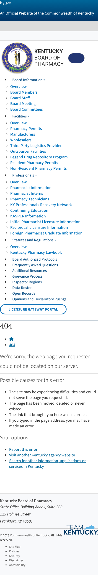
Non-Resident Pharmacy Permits (38, 168)
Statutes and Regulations (33, 240)
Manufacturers (22, 134)
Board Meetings (23, 104)
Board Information (27, 80)
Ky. (5, 3)
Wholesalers (20, 140)
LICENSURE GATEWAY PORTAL (33, 309)
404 (12, 345)
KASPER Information (28, 216)
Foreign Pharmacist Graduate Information (46, 233)
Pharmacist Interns (26, 193)
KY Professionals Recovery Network (41, 205)
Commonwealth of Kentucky (29, 535)
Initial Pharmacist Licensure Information (45, 222)
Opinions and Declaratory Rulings (39, 299)
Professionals (23, 175)
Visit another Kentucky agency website (42, 455)
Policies (14, 551)
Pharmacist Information (31, 188)
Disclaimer (16, 560)
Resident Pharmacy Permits (34, 163)
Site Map (15, 547)
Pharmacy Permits (26, 129)
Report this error (23, 449)
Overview (18, 87)
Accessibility (17, 565)
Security (14, 556)
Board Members (24, 92)
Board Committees (26, 109)
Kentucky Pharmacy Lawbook (36, 252)
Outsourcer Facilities (28, 151)
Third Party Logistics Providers (36, 146)
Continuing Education (29, 210)
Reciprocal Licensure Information (39, 227)
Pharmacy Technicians (29, 199)
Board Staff (20, 98)
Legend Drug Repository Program (39, 157)
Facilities (19, 116)
